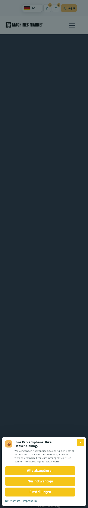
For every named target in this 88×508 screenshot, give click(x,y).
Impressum (30, 501)
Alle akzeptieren (40, 470)
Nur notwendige (40, 481)
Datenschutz (12, 501)
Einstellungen (40, 492)
